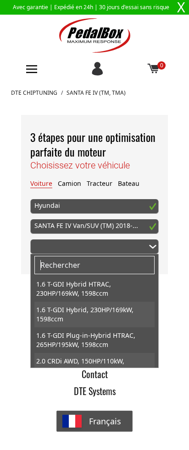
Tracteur (99, 183)
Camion (69, 183)
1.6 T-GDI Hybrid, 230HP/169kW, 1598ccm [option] (84, 314)
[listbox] (94, 322)
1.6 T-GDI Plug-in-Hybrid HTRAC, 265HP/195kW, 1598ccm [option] (85, 340)
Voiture (41, 183)
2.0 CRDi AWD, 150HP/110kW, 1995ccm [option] (80, 365)
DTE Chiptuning (34, 93)
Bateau (128, 183)
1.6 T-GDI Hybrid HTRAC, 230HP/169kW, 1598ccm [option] (73, 289)
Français (105, 421)
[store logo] (94, 35)
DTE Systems (95, 391)
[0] (153, 69)
